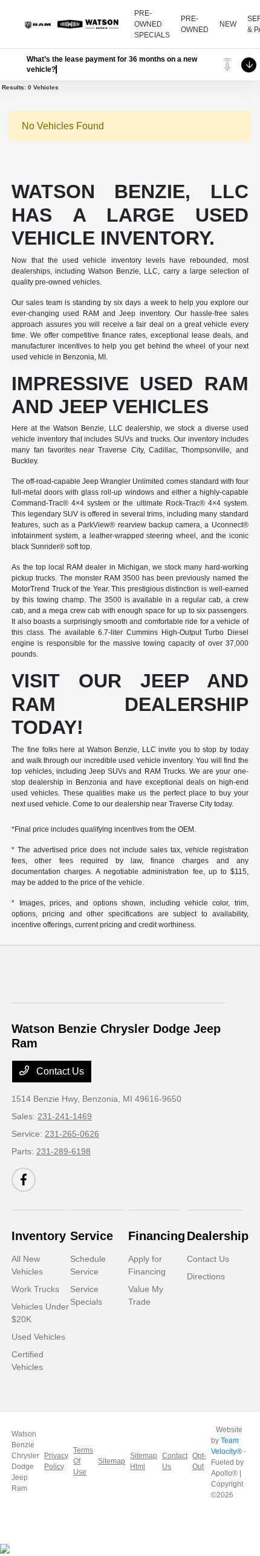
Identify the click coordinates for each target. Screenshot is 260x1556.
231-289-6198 (63, 1151)
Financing (156, 1236)
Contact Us (59, 1071)
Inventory (38, 1236)
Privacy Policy (56, 1461)
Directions (206, 1276)
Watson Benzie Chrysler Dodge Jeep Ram (25, 1461)
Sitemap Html (143, 1461)
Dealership (218, 1236)
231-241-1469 (64, 1116)
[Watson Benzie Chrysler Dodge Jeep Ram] (73, 24)
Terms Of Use (83, 1461)
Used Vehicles (38, 1337)
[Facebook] (23, 1180)
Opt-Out (199, 1461)
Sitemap (111, 1461)
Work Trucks (35, 1289)
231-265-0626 (72, 1134)
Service (91, 1236)
